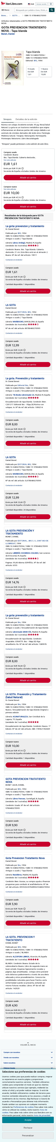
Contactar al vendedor (14, 260)
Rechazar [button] (28, 1128)
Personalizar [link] (28, 1135)
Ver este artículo (10, 160)
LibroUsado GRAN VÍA (22, 632)
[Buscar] (52, 10)
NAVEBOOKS (18, 321)
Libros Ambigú (19, 242)
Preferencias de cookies (23, 1107)
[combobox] (31, 10)
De (31, 71)
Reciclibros (17, 874)
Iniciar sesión (41, 4)
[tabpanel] (26, 134)
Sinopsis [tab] (7, 119)
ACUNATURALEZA (20, 716)
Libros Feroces (19, 798)
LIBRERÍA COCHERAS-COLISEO (25, 553)
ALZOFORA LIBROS (21, 956)
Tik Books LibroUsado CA (23, 395)
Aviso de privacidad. (42, 1115)
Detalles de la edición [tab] (26, 119)
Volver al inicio (28, 1045)
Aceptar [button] (28, 1120)
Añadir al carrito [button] (28, 177)
